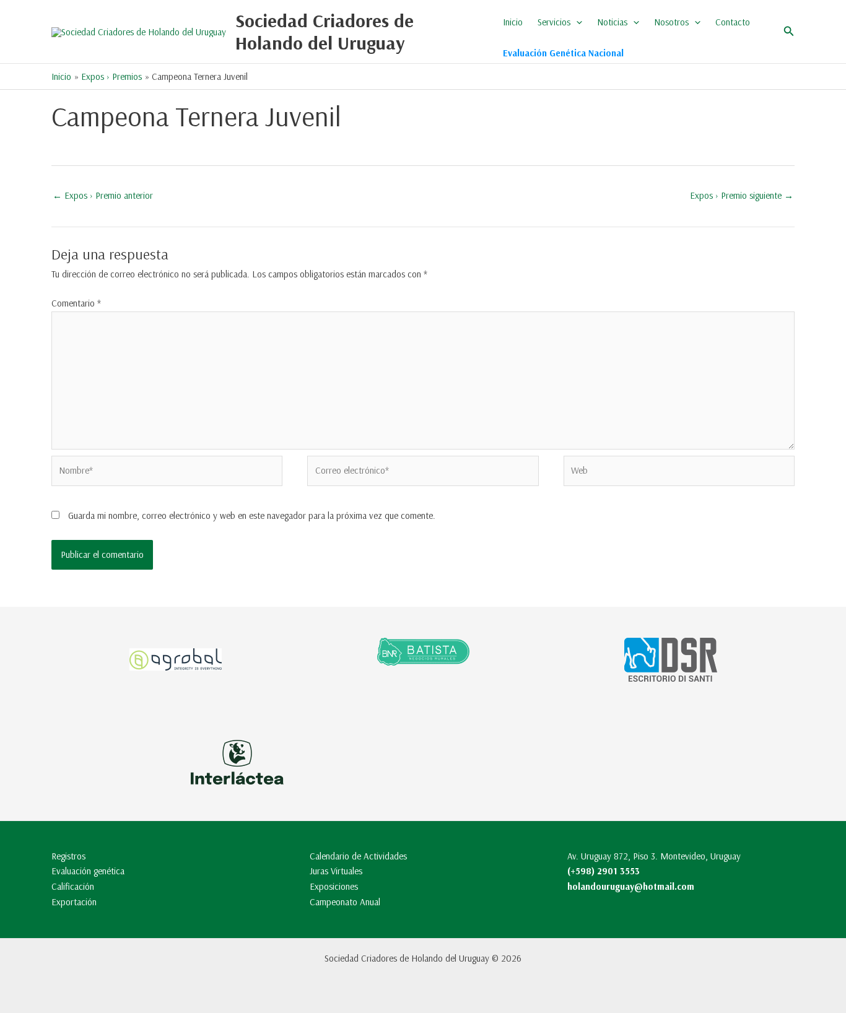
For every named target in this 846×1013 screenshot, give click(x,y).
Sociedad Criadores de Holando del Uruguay (324, 31)
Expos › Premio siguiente (741, 195)
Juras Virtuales (336, 871)
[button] (576, 22)
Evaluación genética (87, 871)
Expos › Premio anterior (103, 195)
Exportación (74, 902)
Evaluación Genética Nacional (563, 53)
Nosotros (671, 22)
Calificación (72, 886)
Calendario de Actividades (358, 856)
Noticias (612, 22)
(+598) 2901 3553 (603, 871)
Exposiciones (334, 886)
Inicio (513, 22)
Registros (68, 856)
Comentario (76, 303)
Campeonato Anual (345, 902)
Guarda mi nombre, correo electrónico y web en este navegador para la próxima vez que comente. (251, 515)
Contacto (732, 22)
